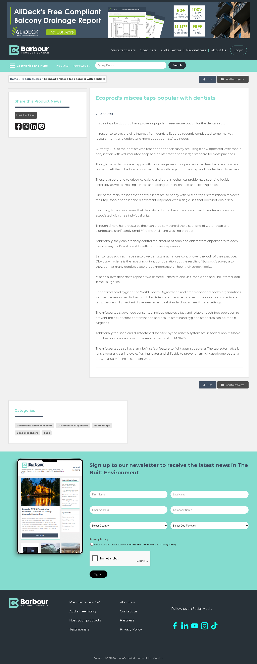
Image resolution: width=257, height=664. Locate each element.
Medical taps (102, 425)
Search (177, 65)
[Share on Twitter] (26, 126)
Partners (127, 620)
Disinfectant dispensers (73, 425)
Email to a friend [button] (25, 115)
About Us (218, 50)
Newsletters (196, 50)
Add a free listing (82, 611)
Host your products (85, 620)
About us (127, 602)
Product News (31, 78)
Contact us (128, 611)
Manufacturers (123, 50)
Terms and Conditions (141, 544)
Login (239, 50)
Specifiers (148, 50)
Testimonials (79, 629)
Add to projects (234, 79)
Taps (47, 432)
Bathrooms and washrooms (34, 425)
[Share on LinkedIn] (33, 126)
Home (14, 78)
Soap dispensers (27, 432)
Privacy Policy (99, 539)
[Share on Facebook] (18, 126)
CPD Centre (171, 50)
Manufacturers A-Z (84, 602)
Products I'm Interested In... (73, 65)
